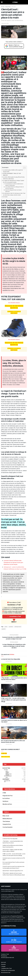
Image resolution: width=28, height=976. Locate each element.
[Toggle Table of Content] (23, 168)
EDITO (7, 771)
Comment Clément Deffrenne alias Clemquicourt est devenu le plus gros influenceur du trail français (13, 562)
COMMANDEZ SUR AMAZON (14, 312)
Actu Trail (14, 6)
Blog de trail (7, 6)
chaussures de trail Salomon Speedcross (14, 307)
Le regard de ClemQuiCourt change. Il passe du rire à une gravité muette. (13, 181)
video (6, 626)
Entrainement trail (5, 972)
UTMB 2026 (4, 753)
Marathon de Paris (7, 804)
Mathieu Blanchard (7, 818)
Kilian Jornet (6, 816)
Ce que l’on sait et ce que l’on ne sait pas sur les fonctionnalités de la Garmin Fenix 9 (13, 867)
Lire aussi (5, 197)
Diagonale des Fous (7, 795)
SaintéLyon (5, 801)
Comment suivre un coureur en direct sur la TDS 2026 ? (14, 721)
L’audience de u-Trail (6, 968)
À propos (3, 964)
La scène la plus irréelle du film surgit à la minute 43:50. (13, 171)
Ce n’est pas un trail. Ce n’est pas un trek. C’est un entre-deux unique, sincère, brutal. (14, 194)
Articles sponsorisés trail (7, 957)
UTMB (4, 793)
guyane (3, 629)
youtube (11, 626)
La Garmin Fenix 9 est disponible (10, 659)
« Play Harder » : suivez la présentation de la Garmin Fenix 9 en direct (14, 678)
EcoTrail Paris (6, 798)
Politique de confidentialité (8, 970)
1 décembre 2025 (5, 23)
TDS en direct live (5, 757)
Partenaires (4, 956)
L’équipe (3, 966)
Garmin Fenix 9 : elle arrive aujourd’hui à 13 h (13, 871)
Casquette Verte (7, 824)
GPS (5, 781)
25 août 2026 (9, 661)
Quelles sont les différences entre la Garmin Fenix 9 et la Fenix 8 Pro (13, 846)
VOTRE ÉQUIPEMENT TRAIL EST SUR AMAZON (12, 174)
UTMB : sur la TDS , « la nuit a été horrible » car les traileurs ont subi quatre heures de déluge (13, 699)
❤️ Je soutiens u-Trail (14, 616)
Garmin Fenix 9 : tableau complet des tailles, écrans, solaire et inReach (13, 850)
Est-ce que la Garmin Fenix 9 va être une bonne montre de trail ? (13, 741)
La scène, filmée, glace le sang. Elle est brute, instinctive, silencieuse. (14, 178)
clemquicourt (18, 626)
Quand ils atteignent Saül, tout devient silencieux (13, 190)
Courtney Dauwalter (8, 827)
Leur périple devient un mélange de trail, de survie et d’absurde (14, 187)
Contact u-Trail (5, 954)
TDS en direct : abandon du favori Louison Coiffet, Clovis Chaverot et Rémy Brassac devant (14, 874)
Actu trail (3, 962)
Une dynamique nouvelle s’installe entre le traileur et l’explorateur (14, 184)
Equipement (6, 779)
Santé (7, 777)
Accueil (2, 6)
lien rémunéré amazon (14, 303)
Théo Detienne (6, 821)
